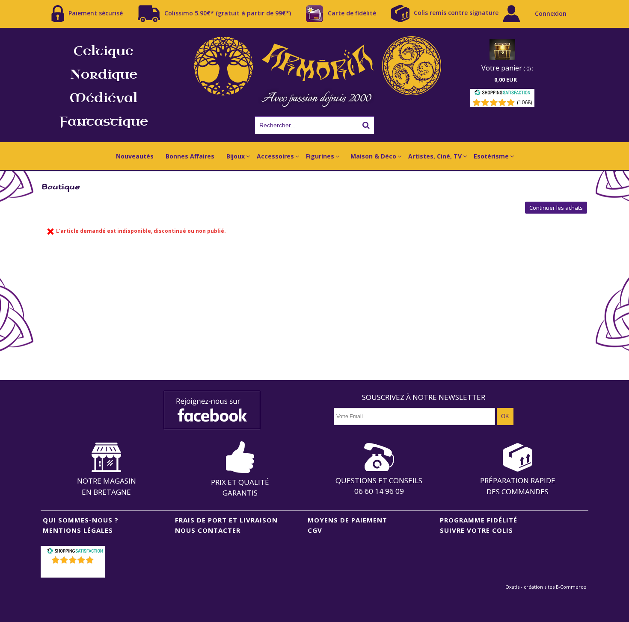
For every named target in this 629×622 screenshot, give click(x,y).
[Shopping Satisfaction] (502, 93)
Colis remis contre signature (456, 13)
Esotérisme (491, 156)
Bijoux (235, 156)
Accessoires (275, 156)
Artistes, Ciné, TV (435, 156)
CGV (315, 530)
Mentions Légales (78, 530)
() (73, 571)
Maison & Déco (373, 156)
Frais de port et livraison (226, 520)
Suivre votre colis (476, 530)
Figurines (320, 156)
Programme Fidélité (478, 520)
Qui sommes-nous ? (81, 520)
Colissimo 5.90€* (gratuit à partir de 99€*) (227, 13)
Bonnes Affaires (190, 156)
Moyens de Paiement (347, 520)
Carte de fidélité (352, 13)
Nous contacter (207, 530)
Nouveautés (135, 156)
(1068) (524, 102)
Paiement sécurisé (95, 13)
